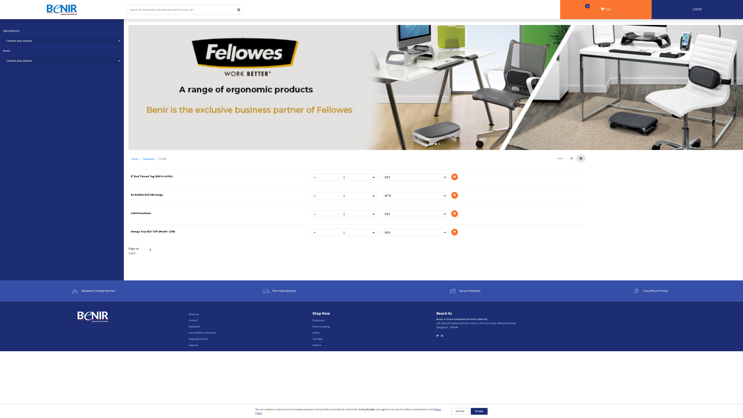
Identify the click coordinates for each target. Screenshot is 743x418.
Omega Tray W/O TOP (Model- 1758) (153, 231)
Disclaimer (195, 326)
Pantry (316, 332)
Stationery (318, 320)
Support (193, 345)
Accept (479, 411)
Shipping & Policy (199, 339)
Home (135, 159)
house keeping (321, 326)
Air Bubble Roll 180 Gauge (147, 194)
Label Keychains (141, 213)
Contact (193, 320)
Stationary (149, 159)
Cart (599, 7)
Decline (460, 411)
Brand (6, 50)
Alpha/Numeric (11, 31)
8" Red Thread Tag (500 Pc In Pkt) (152, 176)
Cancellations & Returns (202, 332)
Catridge (317, 339)
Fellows (316, 345)
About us (194, 314)
